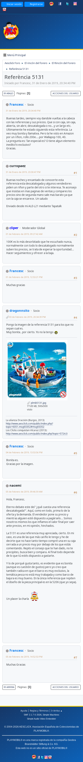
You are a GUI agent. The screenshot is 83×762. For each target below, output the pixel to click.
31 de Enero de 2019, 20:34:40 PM (23, 110)
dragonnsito (19, 310)
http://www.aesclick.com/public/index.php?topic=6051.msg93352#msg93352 (29, 425)
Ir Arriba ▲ (56, 710)
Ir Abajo (8, 93)
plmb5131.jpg (38, 403)
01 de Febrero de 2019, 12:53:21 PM (24, 277)
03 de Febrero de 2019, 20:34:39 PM (27, 316)
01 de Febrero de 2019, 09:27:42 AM (24, 233)
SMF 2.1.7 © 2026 (33, 714)
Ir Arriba (9, 687)
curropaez (17, 166)
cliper (13, 228)
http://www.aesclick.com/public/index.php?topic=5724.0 (36, 433)
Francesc (16, 104)
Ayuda (24, 710)
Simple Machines (51, 714)
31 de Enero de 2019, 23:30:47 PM (23, 171)
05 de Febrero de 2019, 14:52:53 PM (24, 656)
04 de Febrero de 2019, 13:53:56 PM (24, 452)
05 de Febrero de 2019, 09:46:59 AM (24, 491)
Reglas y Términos (39, 710)
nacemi (15, 485)
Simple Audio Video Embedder (41, 719)
